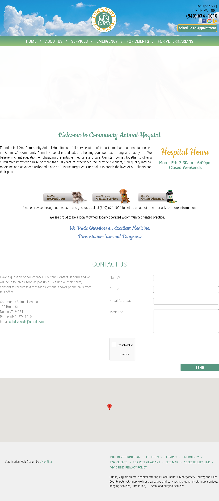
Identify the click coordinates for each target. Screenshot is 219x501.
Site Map (172, 462)
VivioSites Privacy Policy (128, 467)
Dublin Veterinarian (125, 457)
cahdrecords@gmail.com (26, 321)
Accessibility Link (197, 462)
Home (31, 41)
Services (79, 41)
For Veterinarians (175, 41)
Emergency (107, 41)
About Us (53, 41)
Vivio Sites (46, 461)
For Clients (138, 41)
